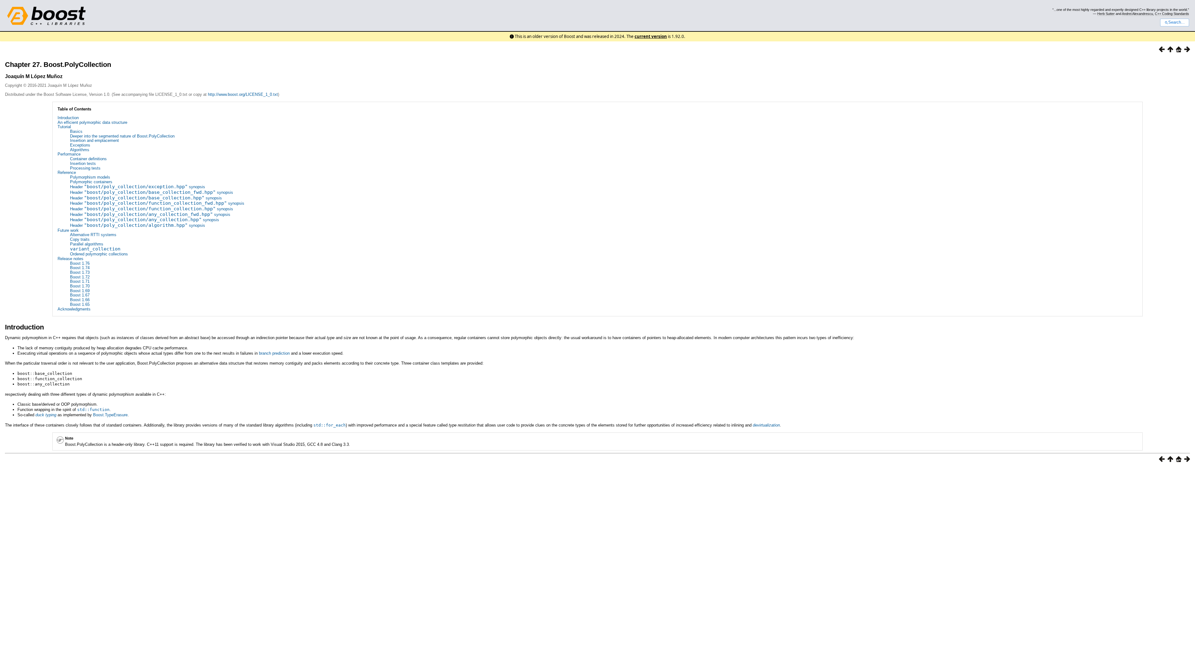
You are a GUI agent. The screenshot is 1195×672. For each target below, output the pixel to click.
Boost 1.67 (80, 295)
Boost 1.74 (80, 267)
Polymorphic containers (91, 182)
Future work (68, 230)
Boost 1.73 (80, 272)
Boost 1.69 (80, 290)
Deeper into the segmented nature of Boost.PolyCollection (122, 136)
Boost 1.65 (80, 304)
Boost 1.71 (80, 281)
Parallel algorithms (86, 244)
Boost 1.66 (80, 299)
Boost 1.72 (80, 277)
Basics (76, 131)
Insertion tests (83, 163)
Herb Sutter (1106, 14)
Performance (69, 154)
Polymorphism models (90, 177)
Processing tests (85, 168)
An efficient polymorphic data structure (92, 122)
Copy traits (80, 239)
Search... (1176, 22)
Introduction (68, 117)
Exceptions (80, 145)
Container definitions (88, 158)
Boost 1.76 (80, 263)
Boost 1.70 (80, 286)
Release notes (70, 258)
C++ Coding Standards (1172, 14)
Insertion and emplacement (94, 140)
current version (651, 36)
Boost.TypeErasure (110, 415)
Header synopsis (137, 186)
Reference (67, 172)
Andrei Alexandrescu (1137, 14)
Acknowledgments (74, 309)
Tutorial (64, 126)
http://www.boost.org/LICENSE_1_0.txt (243, 94)
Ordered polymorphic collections (99, 254)
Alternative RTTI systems (93, 234)
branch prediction (274, 353)
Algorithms (79, 149)
